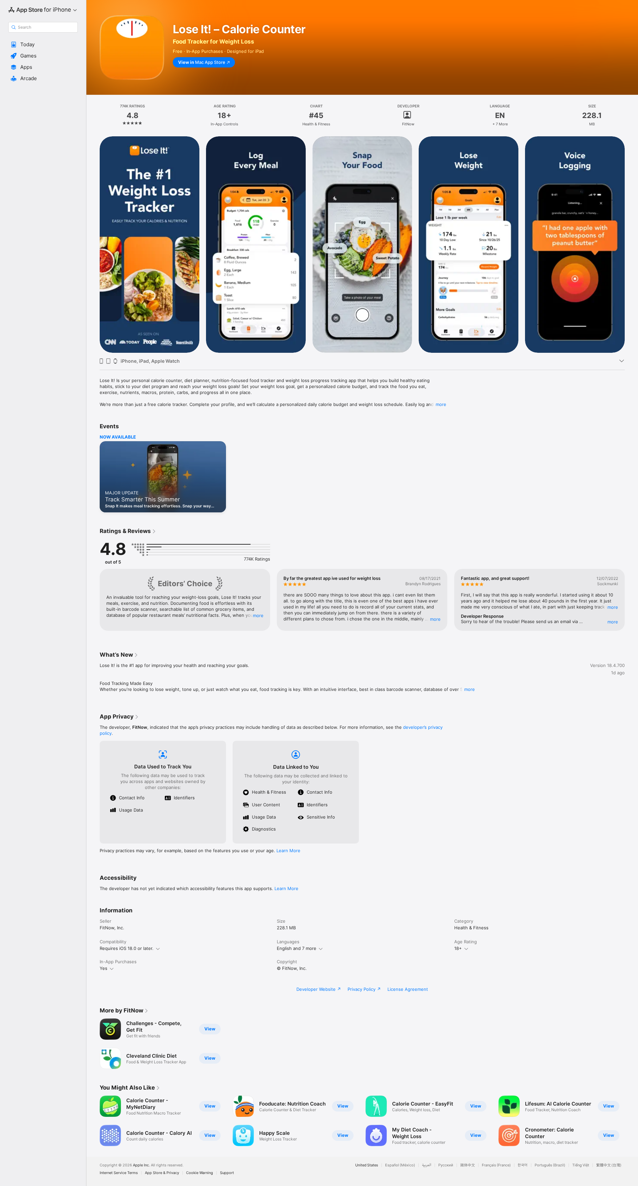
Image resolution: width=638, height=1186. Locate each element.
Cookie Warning (199, 1173)
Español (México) (400, 1165)
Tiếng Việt (580, 1165)
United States (366, 1165)
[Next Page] (631, 244)
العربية (426, 1165)
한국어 (523, 1165)
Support (227, 1173)
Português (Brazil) (550, 1165)
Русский (445, 1165)
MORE (258, 615)
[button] (43, 45)
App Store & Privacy (162, 1173)
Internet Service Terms (119, 1173)
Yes (103, 968)
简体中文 (467, 1165)
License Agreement (407, 989)
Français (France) (496, 1165)
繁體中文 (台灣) (608, 1165)
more (441, 404)
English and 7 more (296, 948)
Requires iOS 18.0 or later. (127, 948)
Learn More (288, 850)
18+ (458, 948)
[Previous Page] (93, 244)
